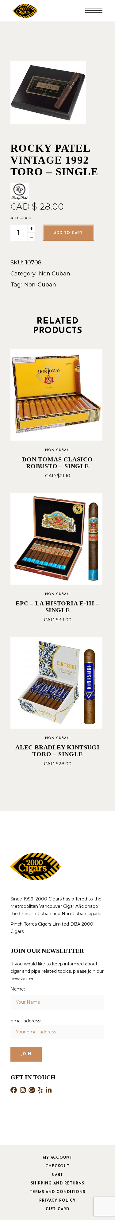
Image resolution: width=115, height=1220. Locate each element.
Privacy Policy (57, 1201)
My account (57, 1158)
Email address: (25, 1021)
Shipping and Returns (58, 1183)
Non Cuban (54, 273)
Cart (57, 1175)
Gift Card (57, 1209)
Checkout (57, 1166)
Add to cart (68, 233)
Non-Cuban (40, 284)
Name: (17, 989)
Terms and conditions (58, 1192)
